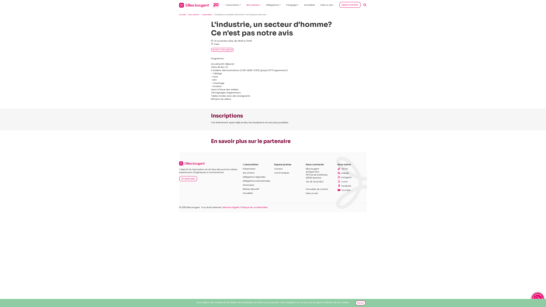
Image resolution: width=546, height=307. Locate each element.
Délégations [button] (272, 4)
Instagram (346, 177)
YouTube (345, 190)
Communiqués (281, 172)
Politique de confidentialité (254, 207)
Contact (278, 168)
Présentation (249, 168)
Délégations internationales (256, 181)
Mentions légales (231, 207)
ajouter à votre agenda (222, 49)
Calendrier (207, 14)
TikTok (344, 168)
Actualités (309, 4)
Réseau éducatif (251, 189)
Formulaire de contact (317, 189)
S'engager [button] (291, 4)
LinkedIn (345, 173)
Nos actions (194, 14)
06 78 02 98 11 (316, 181)
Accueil (182, 14)
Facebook (346, 185)
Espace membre (350, 4)
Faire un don (326, 4)
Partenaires (248, 185)
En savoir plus (188, 178)
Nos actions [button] (252, 4)
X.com (344, 181)
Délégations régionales (254, 177)
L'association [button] (232, 4)
